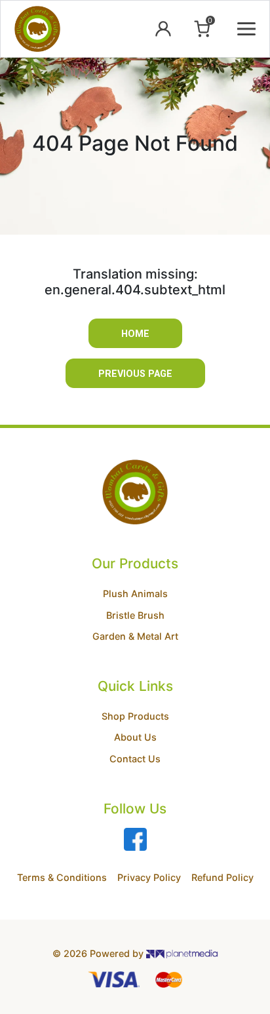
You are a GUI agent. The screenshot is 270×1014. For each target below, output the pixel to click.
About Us (135, 737)
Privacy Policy (149, 877)
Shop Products (135, 716)
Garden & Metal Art (135, 636)
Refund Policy (222, 877)
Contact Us (135, 758)
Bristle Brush (135, 615)
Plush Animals (135, 593)
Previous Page (135, 374)
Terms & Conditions (62, 877)
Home (135, 334)
